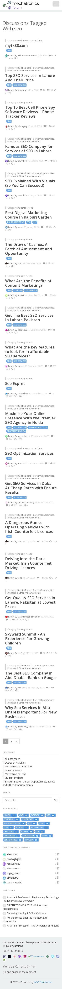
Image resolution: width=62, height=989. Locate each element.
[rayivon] (25, 956)
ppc (35, 222)
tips (39, 831)
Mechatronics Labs (15, 774)
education (11, 819)
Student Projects (25, 207)
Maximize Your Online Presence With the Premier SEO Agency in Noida (30, 418)
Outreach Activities (15, 762)
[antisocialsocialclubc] (48, 956)
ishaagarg (23, 126)
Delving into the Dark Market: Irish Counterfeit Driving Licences (28, 563)
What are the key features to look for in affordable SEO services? (29, 351)
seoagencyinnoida (16, 431)
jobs (8, 827)
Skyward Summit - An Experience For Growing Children (27, 638)
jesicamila (23, 687)
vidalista (31, 840)
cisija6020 (23, 329)
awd (23, 815)
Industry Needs (24, 102)
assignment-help (14, 823)
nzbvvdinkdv (13, 863)
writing (21, 827)
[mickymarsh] (10, 956)
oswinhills (23, 160)
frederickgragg (25, 726)
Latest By (13, 55)
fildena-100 (11, 835)
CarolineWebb (14, 882)
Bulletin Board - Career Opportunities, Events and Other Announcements (31, 69)
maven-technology (38, 427)
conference (30, 835)
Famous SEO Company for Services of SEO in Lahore (29, 148)
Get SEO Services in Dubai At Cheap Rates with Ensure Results (31, 488)
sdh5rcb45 (23, 393)
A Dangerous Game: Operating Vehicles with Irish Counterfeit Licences (29, 527)
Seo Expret (15, 383)
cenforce (10, 831)
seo (9, 50)
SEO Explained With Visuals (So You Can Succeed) (30, 183)
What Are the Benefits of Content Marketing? (28, 283)
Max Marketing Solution (29, 616)
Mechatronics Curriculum (29, 40)
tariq (20, 263)
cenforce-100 (12, 840)
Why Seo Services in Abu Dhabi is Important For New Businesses (31, 712)
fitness (26, 831)
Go (55, 800)
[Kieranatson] (20, 956)
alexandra (12, 854)
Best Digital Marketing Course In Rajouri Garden (28, 215)
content (18, 290)
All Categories (12, 759)
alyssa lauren (24, 436)
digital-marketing (15, 222)
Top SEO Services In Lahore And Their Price (30, 77)
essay (46, 835)
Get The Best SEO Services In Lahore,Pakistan (29, 317)
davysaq (22, 90)
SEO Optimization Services (29, 453)
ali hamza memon (26, 55)
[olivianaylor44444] (15, 956)
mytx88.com (16, 45)
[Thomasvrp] (36, 956)
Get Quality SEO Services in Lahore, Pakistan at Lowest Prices (30, 602)
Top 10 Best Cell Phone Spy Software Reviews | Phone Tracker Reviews (30, 112)
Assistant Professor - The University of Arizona (33, 925)
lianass (21, 366)
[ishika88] (57, 956)
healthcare (29, 819)
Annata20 (22, 463)
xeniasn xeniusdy (26, 502)
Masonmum (13, 868)
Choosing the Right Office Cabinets (26, 913)
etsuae (21, 295)
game (43, 823)
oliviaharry (12, 877)
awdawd (37, 815)
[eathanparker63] (4, 959)
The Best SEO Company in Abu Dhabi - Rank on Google (31, 675)
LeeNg (21, 653)
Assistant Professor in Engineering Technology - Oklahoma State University (31, 899)
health (9, 815)
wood (21, 227)
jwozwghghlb (14, 859)
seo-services (20, 85)
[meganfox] (5, 956)
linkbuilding (31, 290)
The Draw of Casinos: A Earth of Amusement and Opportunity (28, 249)
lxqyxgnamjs (13, 873)
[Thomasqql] (53, 956)
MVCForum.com (43, 982)
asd (50, 815)
